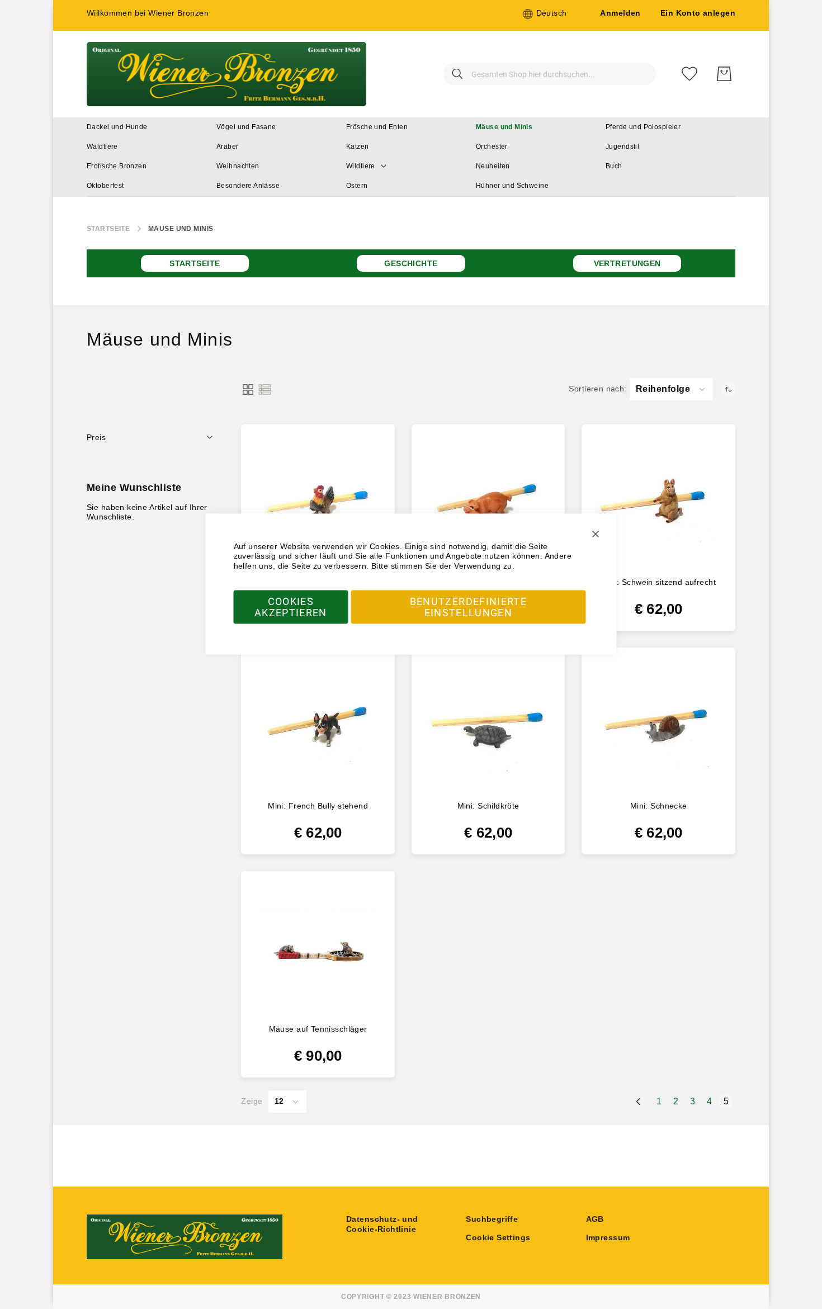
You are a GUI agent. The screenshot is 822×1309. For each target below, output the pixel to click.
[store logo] (226, 74)
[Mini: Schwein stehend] (488, 501)
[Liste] (265, 389)
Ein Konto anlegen (697, 12)
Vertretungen (627, 263)
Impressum (608, 1237)
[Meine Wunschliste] (689, 74)
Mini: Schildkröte (488, 805)
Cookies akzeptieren (290, 607)
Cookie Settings (498, 1237)
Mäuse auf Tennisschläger (318, 1028)
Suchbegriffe (492, 1219)
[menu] (411, 157)
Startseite (108, 229)
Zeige (251, 1101)
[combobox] (549, 74)
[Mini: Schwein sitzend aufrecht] (658, 501)
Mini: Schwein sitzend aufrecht (658, 582)
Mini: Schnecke (658, 805)
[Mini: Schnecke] (658, 724)
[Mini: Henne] (318, 501)
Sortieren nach (596, 388)
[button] (544, 14)
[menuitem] (117, 127)
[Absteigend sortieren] (728, 389)
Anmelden (620, 12)
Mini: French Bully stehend (318, 805)
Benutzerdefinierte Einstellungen (468, 607)
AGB (595, 1219)
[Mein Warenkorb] (724, 74)
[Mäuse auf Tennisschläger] (318, 948)
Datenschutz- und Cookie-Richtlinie (382, 1224)
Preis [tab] (96, 437)
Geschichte (410, 263)
